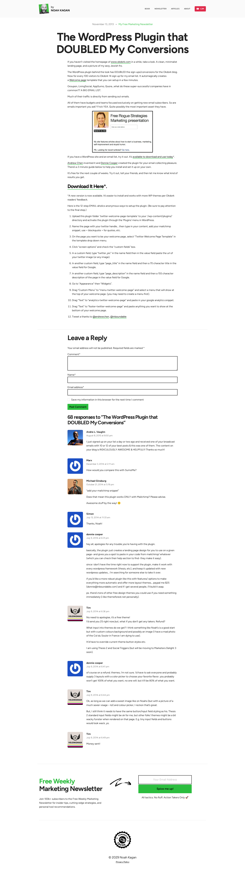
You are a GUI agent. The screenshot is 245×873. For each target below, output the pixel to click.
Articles (175, 9)
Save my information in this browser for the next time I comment (107, 399)
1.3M (202, 8)
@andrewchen (101, 316)
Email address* (75, 387)
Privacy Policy (122, 862)
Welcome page (77, 80)
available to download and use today (153, 156)
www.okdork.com (121, 61)
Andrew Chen (75, 162)
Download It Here (85, 186)
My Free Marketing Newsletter (136, 24)
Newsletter (160, 9)
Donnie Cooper (109, 162)
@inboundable (118, 316)
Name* (71, 374)
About (187, 9)
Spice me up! (165, 788)
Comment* (73, 354)
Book (147, 9)
